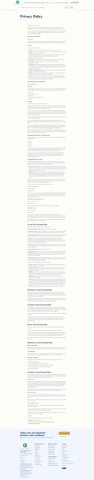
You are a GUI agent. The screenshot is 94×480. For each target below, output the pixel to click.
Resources (47, 2)
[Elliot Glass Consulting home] (18, 3)
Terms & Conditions (65, 457)
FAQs (63, 449)
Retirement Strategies (52, 458)
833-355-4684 (22, 462)
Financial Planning (51, 462)
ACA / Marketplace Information (53, 465)
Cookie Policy (64, 459)
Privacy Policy (42, 7)
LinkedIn (71, 463)
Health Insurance (38, 455)
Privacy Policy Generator (36, 33)
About (54, 2)
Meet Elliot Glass (65, 445)
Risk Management (51, 452)
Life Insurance (37, 447)
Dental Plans (37, 457)
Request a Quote (65, 454)
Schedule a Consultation (64, 2)
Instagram (67, 463)
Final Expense (37, 448)
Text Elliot (57, 2)
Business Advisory (51, 454)
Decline (71, 7)
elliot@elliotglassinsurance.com (46, 127)
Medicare (36, 454)
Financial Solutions (34, 2)
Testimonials (64, 447)
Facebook (63, 463)
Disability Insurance (38, 461)
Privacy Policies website (43, 182)
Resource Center (65, 450)
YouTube (63, 465)
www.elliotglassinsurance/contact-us (48, 421)
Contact (63, 452)
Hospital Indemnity (38, 464)
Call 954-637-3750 (63, 436)
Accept (66, 7)
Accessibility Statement (66, 461)
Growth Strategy (51, 450)
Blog (51, 2)
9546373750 (37, 423)
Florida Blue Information (52, 463)
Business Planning (51, 445)
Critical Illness (37, 462)
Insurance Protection (41, 2)
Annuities (36, 450)
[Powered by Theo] (64, 468)
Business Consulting (27, 2)
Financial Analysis (51, 447)
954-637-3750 (58, 127)
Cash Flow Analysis (51, 449)
